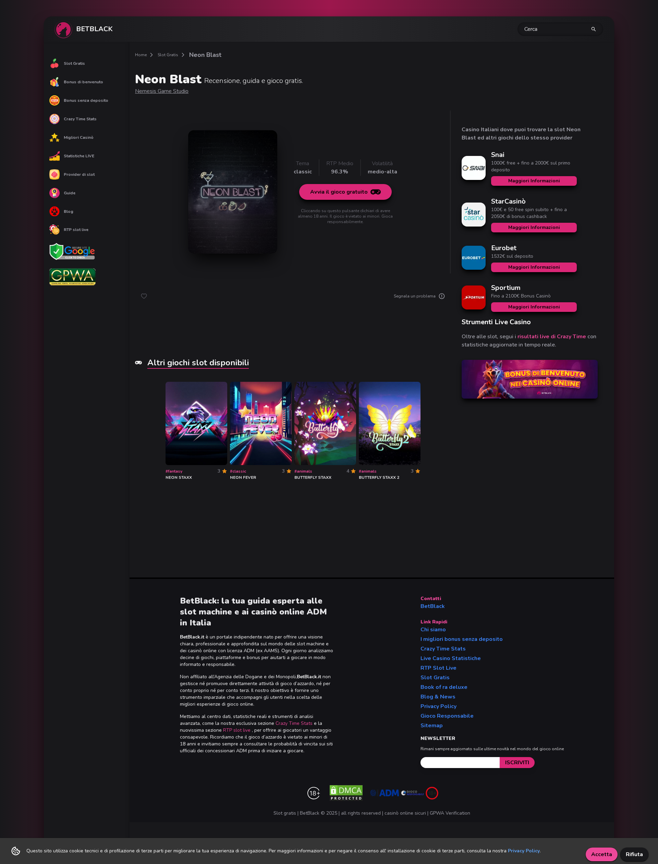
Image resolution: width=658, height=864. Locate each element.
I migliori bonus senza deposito (462, 639)
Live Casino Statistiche (451, 658)
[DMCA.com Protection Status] (346, 793)
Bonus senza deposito (86, 100)
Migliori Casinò (79, 137)
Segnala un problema (415, 296)
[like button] (144, 296)
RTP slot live (76, 229)
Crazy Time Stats (80, 119)
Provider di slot (79, 174)
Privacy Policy (438, 706)
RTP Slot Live (438, 668)
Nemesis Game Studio (161, 91)
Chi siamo (433, 629)
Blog (68, 211)
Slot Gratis (74, 63)
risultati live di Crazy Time (551, 336)
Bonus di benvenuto (83, 82)
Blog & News (438, 697)
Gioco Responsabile (447, 716)
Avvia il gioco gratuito (339, 192)
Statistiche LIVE (79, 156)
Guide (69, 193)
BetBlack (433, 606)
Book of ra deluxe (444, 687)
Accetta (601, 854)
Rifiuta (634, 854)
